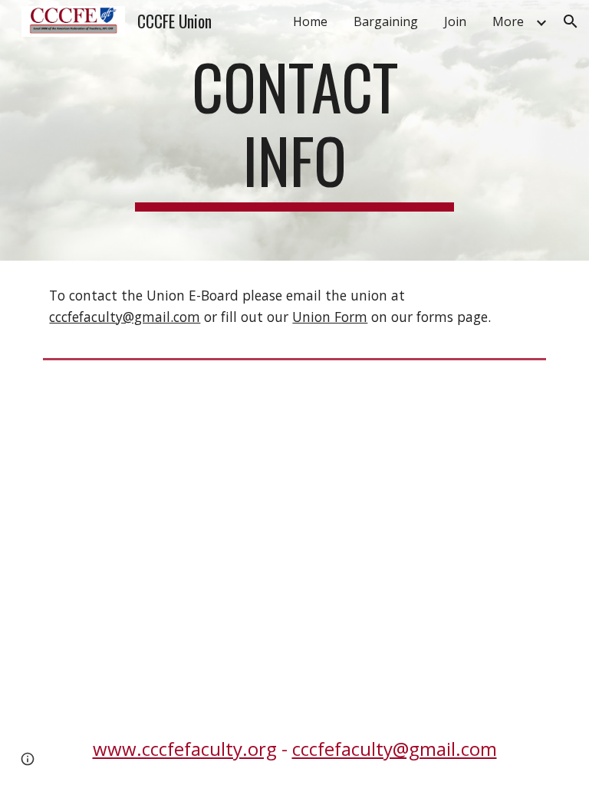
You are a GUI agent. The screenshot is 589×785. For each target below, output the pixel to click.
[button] (570, 21)
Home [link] (310, 21)
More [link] (508, 21)
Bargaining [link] (386, 21)
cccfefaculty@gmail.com (124, 316)
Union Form (329, 316)
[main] (294, 130)
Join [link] (455, 21)
